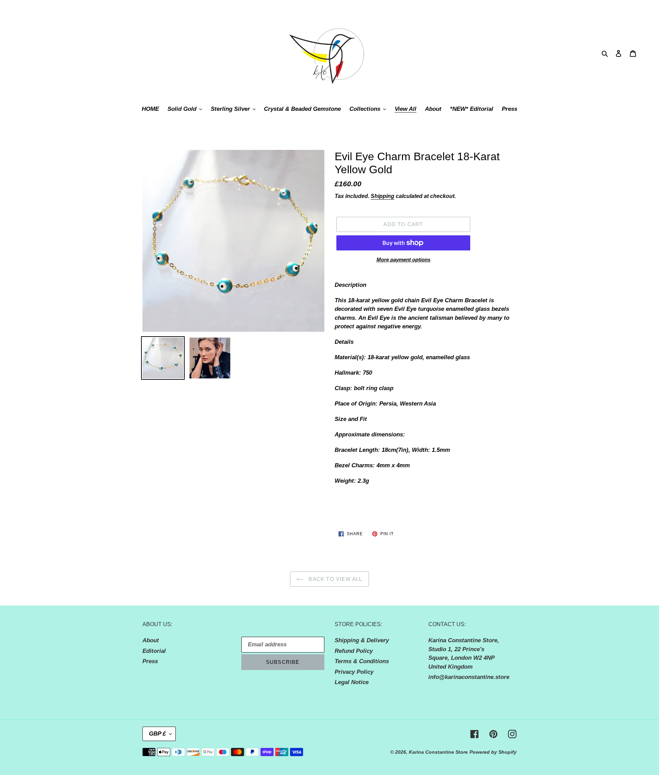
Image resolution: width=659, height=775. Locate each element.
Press (150, 661)
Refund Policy (354, 651)
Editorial (154, 651)
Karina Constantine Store (438, 752)
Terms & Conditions (362, 661)
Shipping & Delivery (362, 640)
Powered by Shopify (493, 752)
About (150, 640)
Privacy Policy (354, 672)
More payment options (403, 259)
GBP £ (157, 733)
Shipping (382, 196)
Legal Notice (352, 682)
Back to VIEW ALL (334, 579)
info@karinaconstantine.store (468, 677)
